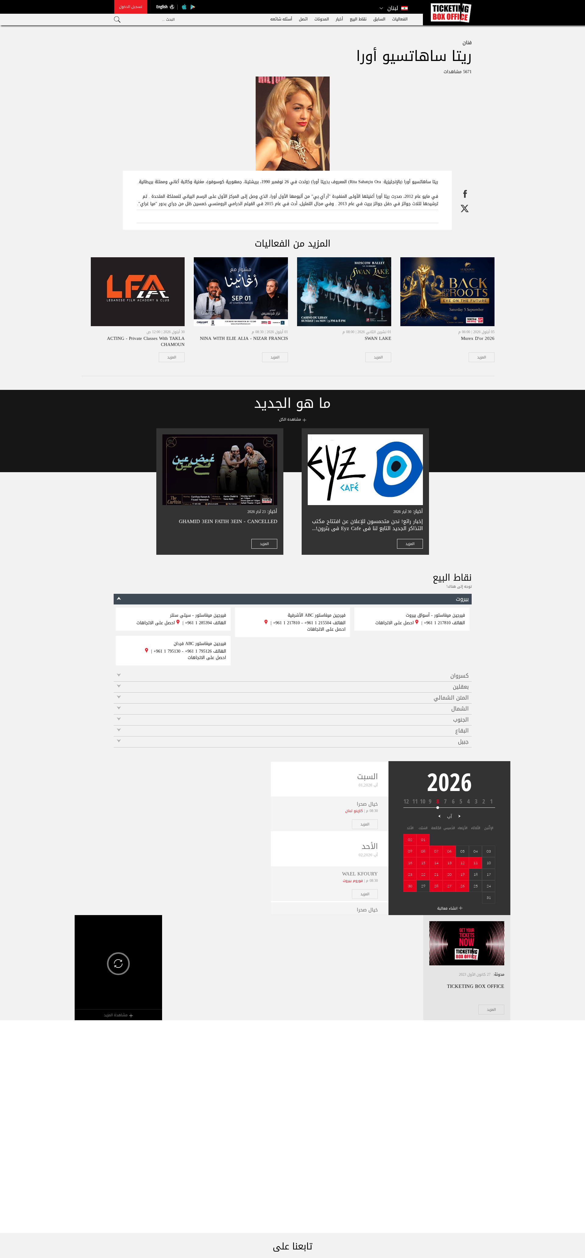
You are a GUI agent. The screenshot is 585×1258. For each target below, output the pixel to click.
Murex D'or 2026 (478, 338)
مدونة (499, 974)
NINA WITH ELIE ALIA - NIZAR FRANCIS (244, 338)
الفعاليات (400, 19)
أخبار (339, 19)
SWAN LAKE (378, 338)
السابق (379, 19)
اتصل (303, 19)
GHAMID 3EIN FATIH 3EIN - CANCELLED (228, 521)
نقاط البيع (358, 19)
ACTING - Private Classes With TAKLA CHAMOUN (146, 341)
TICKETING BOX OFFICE (475, 986)
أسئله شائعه (281, 19)
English (162, 6)
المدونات (321, 19)
